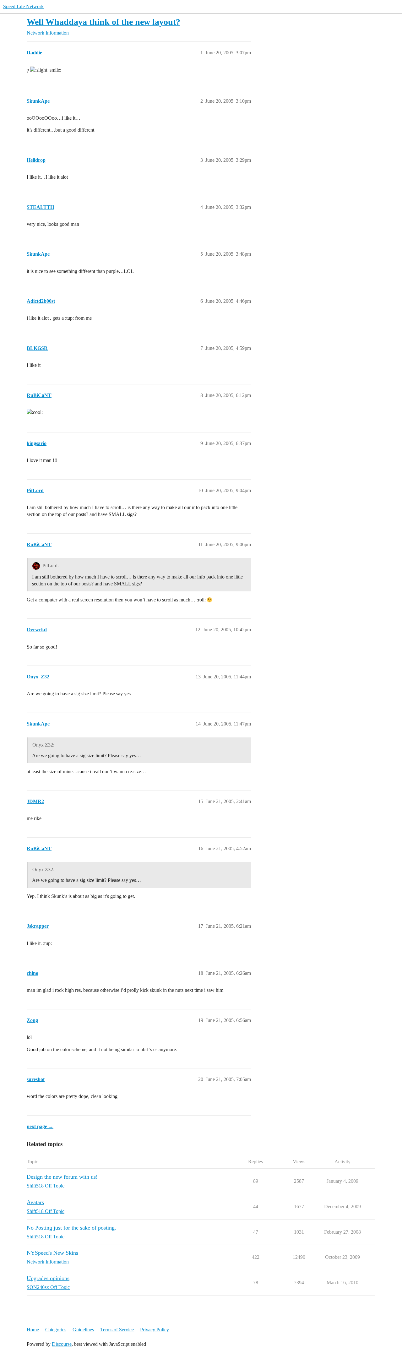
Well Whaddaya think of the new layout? (103, 22)
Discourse (62, 1344)
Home (33, 1329)
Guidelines (83, 1329)
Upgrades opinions (48, 1278)
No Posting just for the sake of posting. (71, 1228)
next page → (40, 1126)
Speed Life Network (23, 6)
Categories (55, 1329)
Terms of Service (117, 1329)
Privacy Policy (154, 1329)
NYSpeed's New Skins (52, 1253)
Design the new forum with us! (62, 1177)
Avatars (35, 1202)
